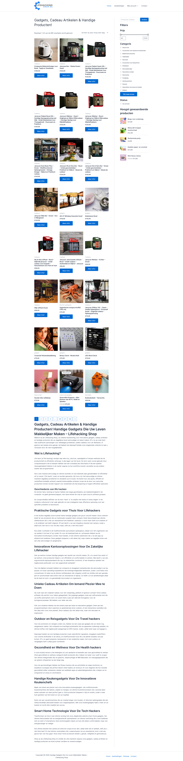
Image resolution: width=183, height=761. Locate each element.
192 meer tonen (128, 94)
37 (65, 419)
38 (70, 419)
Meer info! (41, 75)
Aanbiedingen (119, 6)
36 (60, 419)
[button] (137, 6)
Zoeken (144, 20)
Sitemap (126, 756)
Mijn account (131, 6)
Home (109, 6)
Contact (144, 6)
